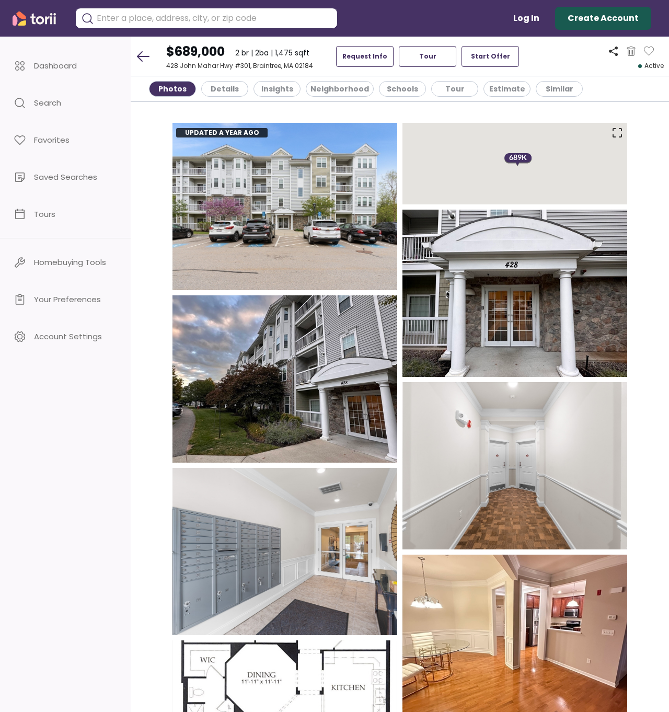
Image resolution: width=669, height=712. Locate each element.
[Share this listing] (613, 51)
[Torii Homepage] (39, 19)
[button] (65, 65)
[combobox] (214, 18)
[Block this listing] (631, 51)
